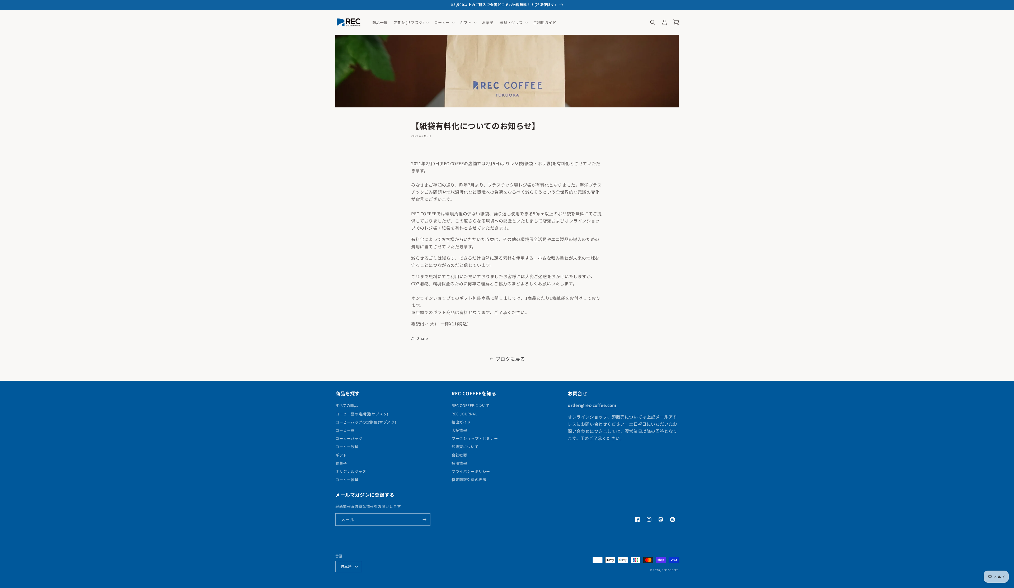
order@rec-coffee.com (592, 405)
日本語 (346, 566)
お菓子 (341, 463)
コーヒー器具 (347, 479)
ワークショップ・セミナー (475, 438)
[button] (411, 22)
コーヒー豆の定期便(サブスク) (361, 413)
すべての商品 (346, 405)
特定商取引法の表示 (469, 479)
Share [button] (422, 338)
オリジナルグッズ (350, 471)
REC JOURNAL (465, 413)
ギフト (341, 455)
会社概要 (459, 455)
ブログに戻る (510, 358)
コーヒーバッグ (348, 438)
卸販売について (465, 446)
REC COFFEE (670, 570)
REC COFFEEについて (471, 405)
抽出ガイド (461, 422)
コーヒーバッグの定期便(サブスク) (365, 422)
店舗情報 (459, 430)
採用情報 (459, 463)
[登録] (424, 519)
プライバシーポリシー (471, 471)
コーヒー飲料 (347, 446)
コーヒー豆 (345, 430)
